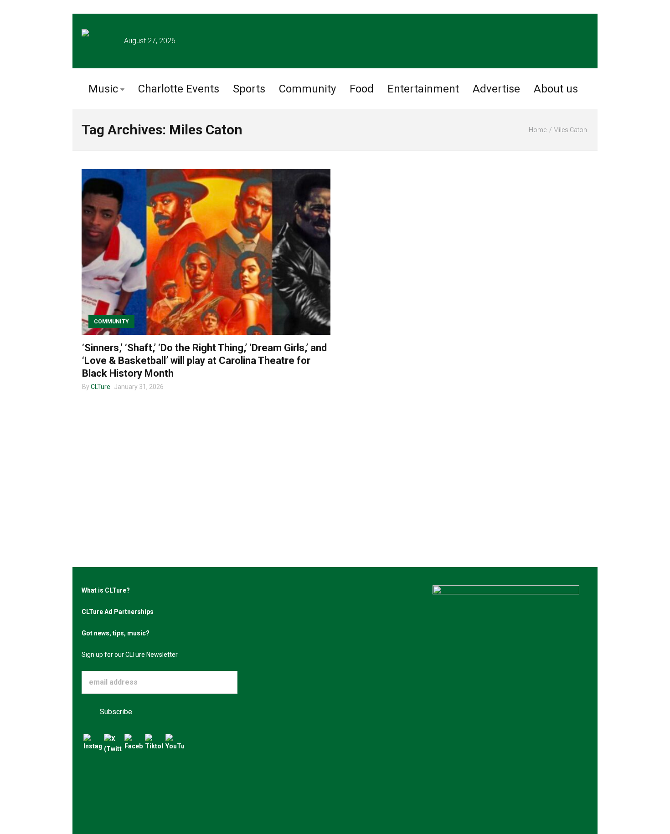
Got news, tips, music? (115, 633)
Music (103, 88)
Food (362, 88)
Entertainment (423, 88)
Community (307, 88)
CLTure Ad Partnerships (118, 611)
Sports (249, 88)
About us (556, 88)
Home (537, 129)
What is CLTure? (106, 590)
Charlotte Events (178, 88)
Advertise (496, 88)
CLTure (100, 386)
